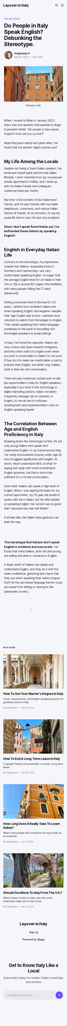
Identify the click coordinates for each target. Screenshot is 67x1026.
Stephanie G (22, 53)
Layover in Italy (16, 5)
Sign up (33, 932)
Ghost (40, 939)
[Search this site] (56, 5)
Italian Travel (12, 18)
